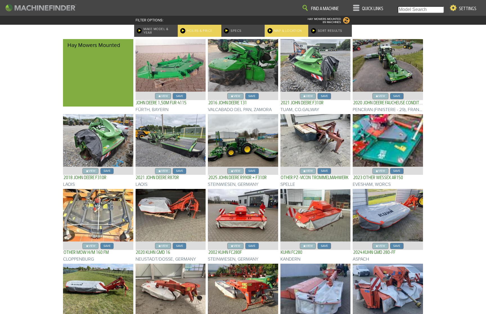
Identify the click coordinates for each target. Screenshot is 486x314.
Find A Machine (325, 8)
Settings (467, 8)
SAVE (179, 96)
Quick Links (372, 8)
